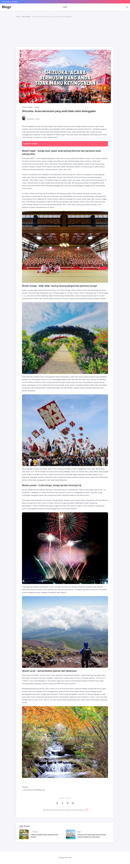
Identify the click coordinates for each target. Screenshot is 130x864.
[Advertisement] (65, 32)
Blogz (6, 7)
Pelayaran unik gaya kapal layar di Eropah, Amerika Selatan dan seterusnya (91, 836)
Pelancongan (26, 16)
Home (18, 16)
